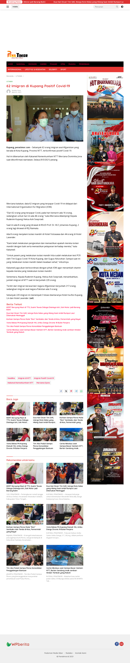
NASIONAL (21, 64)
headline (11, 378)
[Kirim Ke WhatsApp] (81, 391)
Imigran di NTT (24, 378)
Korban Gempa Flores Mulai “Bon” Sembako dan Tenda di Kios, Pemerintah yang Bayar (43, 319)
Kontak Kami (80, 653)
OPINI (63, 64)
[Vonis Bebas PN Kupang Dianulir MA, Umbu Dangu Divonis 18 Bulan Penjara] (18, 434)
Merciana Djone (43, 383)
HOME (10, 64)
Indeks (15, 7)
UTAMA (9, 81)
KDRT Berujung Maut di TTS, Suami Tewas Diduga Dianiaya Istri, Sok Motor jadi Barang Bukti (43, 308)
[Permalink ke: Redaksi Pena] (8, 91)
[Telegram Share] (76, 391)
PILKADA (72, 64)
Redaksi (69, 653)
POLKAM (53, 64)
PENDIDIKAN (84, 64)
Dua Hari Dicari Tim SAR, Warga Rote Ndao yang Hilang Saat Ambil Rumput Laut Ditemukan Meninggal (73, 2)
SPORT (63, 69)
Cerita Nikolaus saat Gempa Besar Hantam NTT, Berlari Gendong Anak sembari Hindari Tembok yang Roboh (43, 331)
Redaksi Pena (16, 90)
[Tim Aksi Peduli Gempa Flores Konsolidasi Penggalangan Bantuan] (45, 434)
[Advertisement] (65, 30)
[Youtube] (121, 644)
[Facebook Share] (61, 391)
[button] (117, 7)
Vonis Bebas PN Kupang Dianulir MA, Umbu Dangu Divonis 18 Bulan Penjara (38, 323)
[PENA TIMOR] (17, 54)
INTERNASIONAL (14, 69)
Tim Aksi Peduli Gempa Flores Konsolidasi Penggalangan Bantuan (34, 326)
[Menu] (8, 7)
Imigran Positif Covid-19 (44, 378)
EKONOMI (33, 64)
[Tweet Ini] (66, 391)
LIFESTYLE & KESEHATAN (35, 69)
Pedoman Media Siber (53, 653)
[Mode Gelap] (122, 7)
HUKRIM (43, 64)
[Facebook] (117, 644)
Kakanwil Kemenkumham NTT (20, 383)
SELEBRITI (53, 69)
